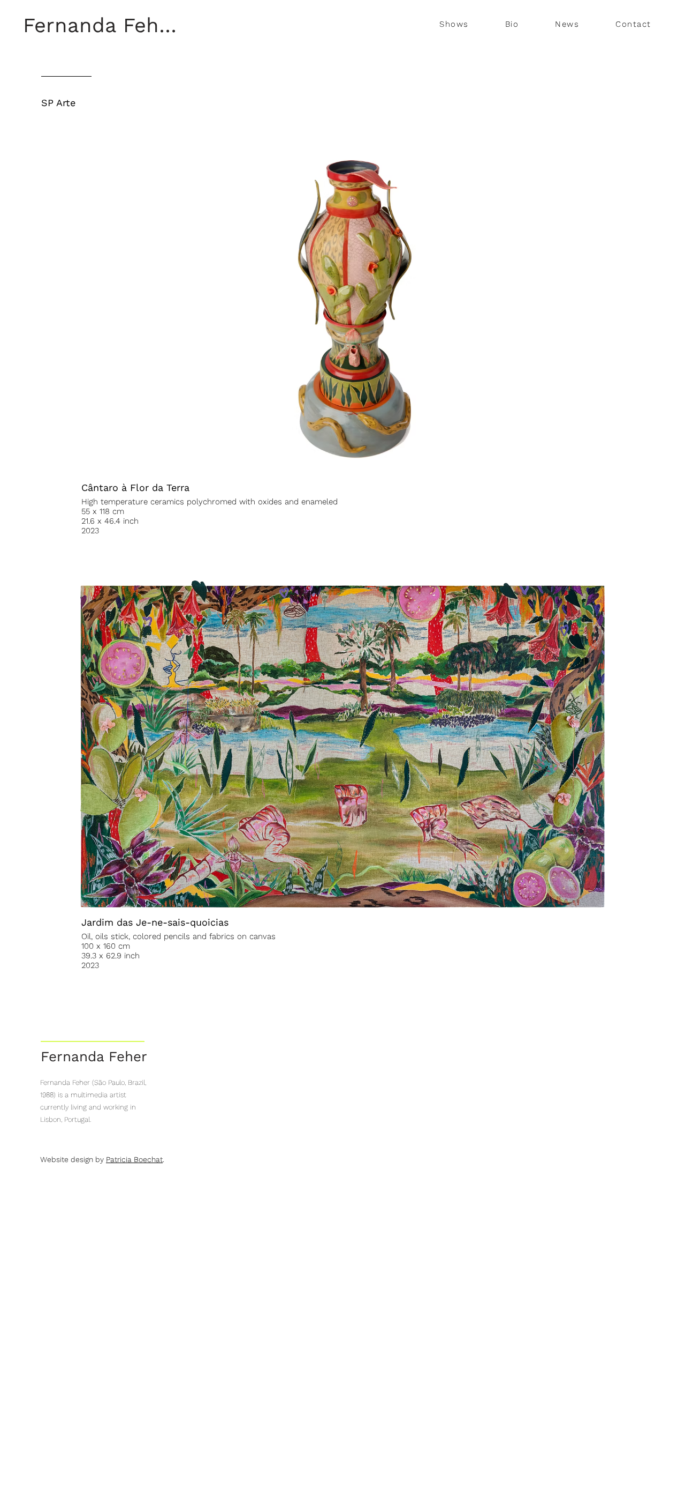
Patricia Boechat (134, 1159)
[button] (454, 25)
